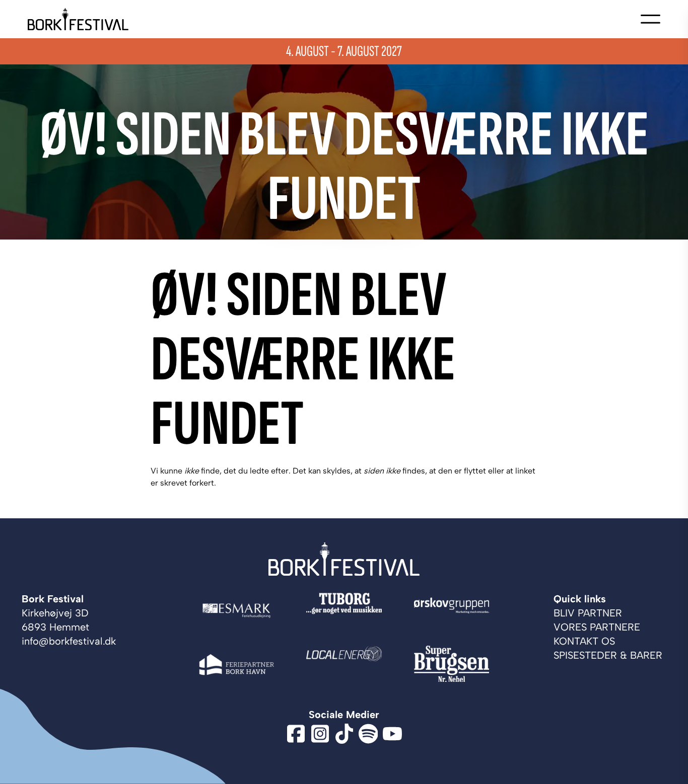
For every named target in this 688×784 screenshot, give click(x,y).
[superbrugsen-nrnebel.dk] (451, 664)
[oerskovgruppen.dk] (451, 611)
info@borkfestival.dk (69, 641)
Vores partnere (597, 627)
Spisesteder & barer (608, 655)
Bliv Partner (588, 613)
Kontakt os (584, 641)
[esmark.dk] (236, 611)
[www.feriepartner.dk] (236, 664)
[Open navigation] (650, 19)
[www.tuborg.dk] (343, 611)
